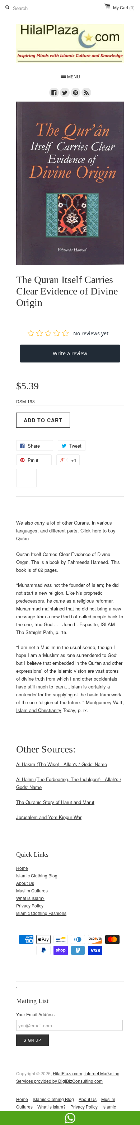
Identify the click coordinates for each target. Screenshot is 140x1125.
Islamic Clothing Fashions (41, 913)
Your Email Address (35, 1014)
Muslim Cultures (32, 890)
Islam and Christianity (38, 710)
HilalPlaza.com (67, 1073)
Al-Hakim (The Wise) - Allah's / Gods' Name (61, 764)
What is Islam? (30, 898)
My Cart (124, 7)
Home (22, 868)
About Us (25, 883)
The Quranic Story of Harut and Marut (55, 802)
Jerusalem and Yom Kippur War (48, 817)
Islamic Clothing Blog (36, 875)
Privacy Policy (29, 905)
